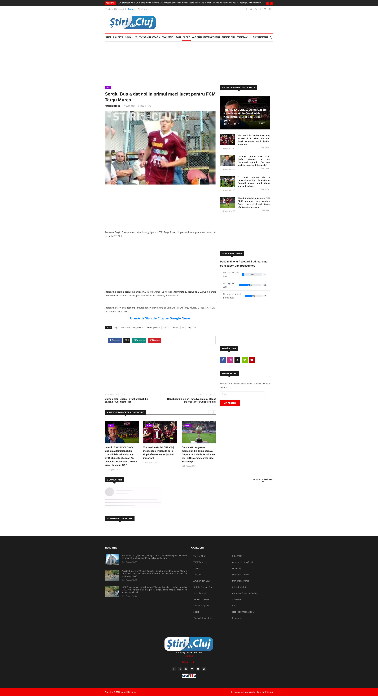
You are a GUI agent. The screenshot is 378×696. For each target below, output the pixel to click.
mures (175, 327)
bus (182, 327)
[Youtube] (265, 9)
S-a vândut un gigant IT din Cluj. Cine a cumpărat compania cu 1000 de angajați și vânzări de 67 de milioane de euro (154, 556)
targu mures (138, 327)
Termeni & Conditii (265, 692)
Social (129, 37)
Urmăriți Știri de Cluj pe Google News (160, 318)
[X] (256, 9)
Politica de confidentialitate (243, 692)
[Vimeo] (261, 9)
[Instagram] (251, 9)
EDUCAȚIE (118, 37)
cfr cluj (166, 327)
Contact (131, 9)
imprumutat (125, 327)
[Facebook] (246, 9)
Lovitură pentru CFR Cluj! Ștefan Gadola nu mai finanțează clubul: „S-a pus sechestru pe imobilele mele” (254, 160)
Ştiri (108, 37)
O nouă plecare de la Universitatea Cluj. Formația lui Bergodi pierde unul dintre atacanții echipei (254, 181)
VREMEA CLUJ (244, 37)
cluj (115, 327)
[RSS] (270, 9)
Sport (186, 37)
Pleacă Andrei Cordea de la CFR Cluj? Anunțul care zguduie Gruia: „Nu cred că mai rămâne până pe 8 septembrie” (254, 202)
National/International (206, 37)
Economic (167, 37)
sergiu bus (192, 327)
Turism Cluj (229, 37)
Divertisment (260, 37)
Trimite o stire (144, 9)
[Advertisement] (219, 22)
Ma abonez (230, 403)
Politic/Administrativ (147, 37)
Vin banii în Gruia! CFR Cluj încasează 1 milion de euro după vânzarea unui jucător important (254, 139)
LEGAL (178, 37)
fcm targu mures (154, 327)
